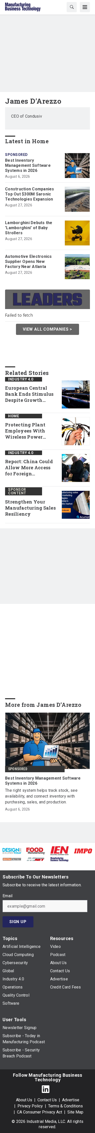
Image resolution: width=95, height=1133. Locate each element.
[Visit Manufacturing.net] (35, 858)
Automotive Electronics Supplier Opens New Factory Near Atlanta (28, 261)
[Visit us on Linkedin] (45, 1089)
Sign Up (18, 921)
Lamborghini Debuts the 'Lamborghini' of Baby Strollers (28, 227)
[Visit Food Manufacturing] (35, 850)
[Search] (72, 7)
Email (7, 896)
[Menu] (85, 7)
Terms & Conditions (65, 1106)
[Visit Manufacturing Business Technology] (59, 858)
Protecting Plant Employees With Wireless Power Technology (25, 431)
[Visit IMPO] (83, 850)
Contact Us (47, 1100)
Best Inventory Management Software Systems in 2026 (28, 165)
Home (13, 416)
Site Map (75, 1112)
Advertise (70, 1100)
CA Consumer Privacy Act (39, 1112)
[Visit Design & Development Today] (12, 850)
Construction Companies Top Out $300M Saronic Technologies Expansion (29, 194)
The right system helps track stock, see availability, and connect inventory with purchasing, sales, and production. (41, 796)
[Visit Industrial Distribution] (12, 858)
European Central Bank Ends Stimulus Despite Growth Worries (29, 394)
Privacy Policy (30, 1106)
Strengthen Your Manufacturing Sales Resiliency (30, 508)
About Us (24, 1100)
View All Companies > (47, 329)
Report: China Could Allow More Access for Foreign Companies (29, 468)
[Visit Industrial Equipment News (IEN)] (59, 850)
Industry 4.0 (20, 379)
